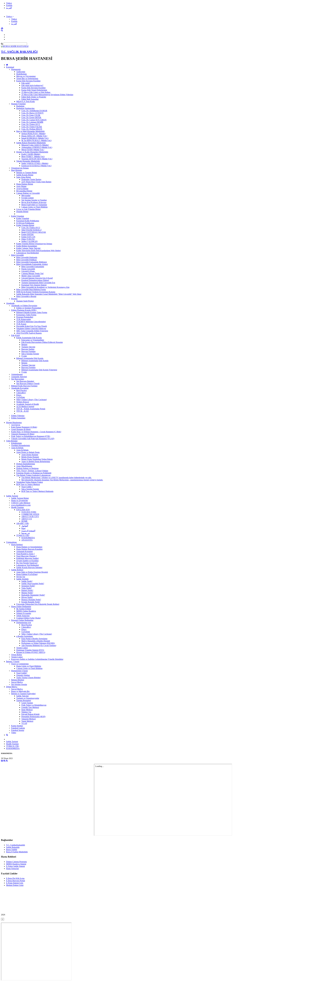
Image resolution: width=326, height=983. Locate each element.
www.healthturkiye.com (21, 505)
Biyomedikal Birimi (24, 191)
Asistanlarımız (17, 374)
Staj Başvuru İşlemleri (25, 381)
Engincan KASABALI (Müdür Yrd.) (36, 166)
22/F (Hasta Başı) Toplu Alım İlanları (36, 182)
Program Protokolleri (24, 317)
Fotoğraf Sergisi (17, 730)
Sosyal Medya (17, 682)
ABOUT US (26, 519)
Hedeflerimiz (21, 74)
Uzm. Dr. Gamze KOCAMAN (33, 120)
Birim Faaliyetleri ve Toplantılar (34, 205)
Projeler (14, 299)
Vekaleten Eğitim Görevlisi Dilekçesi (31, 328)
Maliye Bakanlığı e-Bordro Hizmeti (35, 641)
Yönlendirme (11, 542)
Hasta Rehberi (17, 544)
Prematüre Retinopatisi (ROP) (33, 716)
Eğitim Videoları (17, 416)
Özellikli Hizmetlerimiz (20, 445)
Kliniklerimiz (16, 443)
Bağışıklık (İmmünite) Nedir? (33, 595)
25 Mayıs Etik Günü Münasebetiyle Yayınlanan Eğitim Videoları (47, 95)
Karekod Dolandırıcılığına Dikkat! (35, 280)
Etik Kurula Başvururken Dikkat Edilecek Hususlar (42, 342)
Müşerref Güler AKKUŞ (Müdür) (35, 145)
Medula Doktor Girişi (14, 885)
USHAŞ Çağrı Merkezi (20, 503)
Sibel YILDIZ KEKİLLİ (31, 230)
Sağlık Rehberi (17, 570)
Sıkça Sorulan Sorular (30, 354)
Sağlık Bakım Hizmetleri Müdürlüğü (31, 143)
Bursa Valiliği (11, 849)
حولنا (23, 528)
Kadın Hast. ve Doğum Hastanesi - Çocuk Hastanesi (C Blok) (36, 432)
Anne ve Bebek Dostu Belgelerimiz (35, 461)
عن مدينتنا (25, 533)
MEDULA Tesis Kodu (25, 101)
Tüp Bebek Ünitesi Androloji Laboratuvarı (33, 475)
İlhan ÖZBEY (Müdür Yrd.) (33, 156)
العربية (9, 8)
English (9, 5)
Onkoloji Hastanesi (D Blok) (22, 434)
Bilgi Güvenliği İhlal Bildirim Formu (31, 289)
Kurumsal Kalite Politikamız (27, 221)
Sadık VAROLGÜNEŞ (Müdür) (34, 163)
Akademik (10, 303)
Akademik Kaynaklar (20, 388)
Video (13, 733)
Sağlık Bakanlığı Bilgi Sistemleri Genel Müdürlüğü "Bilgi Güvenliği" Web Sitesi (48, 294)
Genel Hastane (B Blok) (21, 429)
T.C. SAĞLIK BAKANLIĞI (19, 51)
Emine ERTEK (27, 234)
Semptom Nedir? (28, 586)
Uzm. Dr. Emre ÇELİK (30, 115)
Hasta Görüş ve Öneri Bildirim (28, 666)
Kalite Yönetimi (17, 216)
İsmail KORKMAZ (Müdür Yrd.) (35, 138)
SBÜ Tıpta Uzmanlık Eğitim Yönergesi (32, 331)
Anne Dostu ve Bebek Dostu (28, 452)
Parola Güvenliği (28, 269)
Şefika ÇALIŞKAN (29, 241)
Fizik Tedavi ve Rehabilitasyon (33, 705)
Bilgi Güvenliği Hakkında (26, 257)
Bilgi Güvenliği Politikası (26, 260)
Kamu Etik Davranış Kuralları (28, 81)
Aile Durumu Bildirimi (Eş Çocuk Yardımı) (38, 645)
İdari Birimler (16, 170)
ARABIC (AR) (22, 523)
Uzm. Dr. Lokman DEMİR (32, 122)
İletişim (24, 344)
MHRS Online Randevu (26, 611)
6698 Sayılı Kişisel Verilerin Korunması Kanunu (35, 292)
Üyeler (24, 356)
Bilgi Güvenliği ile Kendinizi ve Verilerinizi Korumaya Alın (45, 287)
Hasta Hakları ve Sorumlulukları (29, 547)
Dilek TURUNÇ (28, 239)
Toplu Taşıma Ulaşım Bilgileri (28, 677)
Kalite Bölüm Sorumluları (26, 246)
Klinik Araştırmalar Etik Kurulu (29, 338)
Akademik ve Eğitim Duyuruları (24, 305)
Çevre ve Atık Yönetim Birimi (28, 209)
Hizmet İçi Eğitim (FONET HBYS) (30, 652)
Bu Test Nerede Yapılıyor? (27, 563)
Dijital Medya (11, 687)
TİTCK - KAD (22, 411)
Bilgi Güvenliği (17, 255)
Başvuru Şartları (27, 349)
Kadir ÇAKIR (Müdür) (30, 154)
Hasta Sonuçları (12, 868)
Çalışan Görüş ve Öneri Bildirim (34, 207)
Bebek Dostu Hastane (30, 457)
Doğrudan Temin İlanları (31, 179)
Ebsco (18, 395)
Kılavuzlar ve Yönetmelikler (32, 340)
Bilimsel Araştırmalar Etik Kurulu (29, 358)
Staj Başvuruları (17, 379)
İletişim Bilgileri (17, 680)
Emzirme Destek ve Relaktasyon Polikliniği (33, 473)
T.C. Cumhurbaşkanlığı (15, 845)
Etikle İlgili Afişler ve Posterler (33, 97)
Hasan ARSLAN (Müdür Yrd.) (34, 136)
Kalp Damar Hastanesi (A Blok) (24, 427)
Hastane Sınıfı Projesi (25, 301)
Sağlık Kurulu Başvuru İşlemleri (29, 567)
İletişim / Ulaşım (12, 661)
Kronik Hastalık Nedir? (30, 602)
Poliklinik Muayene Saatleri (27, 558)
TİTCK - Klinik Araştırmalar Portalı (30, 409)
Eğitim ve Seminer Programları (28, 308)
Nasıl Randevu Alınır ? (25, 554)
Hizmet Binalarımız (14, 422)
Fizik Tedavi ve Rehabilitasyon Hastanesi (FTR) (30, 436)
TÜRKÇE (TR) (22, 535)
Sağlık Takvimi (22, 696)
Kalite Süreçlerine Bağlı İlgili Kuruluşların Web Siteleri (38, 250)
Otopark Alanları (23, 675)
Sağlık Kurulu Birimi (24, 175)
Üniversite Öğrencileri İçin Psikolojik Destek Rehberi (37, 604)
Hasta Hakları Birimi (24, 184)
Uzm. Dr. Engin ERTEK (31, 117)
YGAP (24, 723)
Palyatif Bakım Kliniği (30, 714)
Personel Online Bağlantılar (22, 620)
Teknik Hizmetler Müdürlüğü (28, 161)
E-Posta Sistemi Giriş (14, 883)
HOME (24, 521)
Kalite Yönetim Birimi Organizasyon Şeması (34, 244)
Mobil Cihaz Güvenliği (30, 276)
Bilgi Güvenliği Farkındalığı (32, 266)
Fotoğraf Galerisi (18, 728)
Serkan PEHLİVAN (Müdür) (33, 133)
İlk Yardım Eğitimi (23, 609)
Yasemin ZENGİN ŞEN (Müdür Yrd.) (36, 159)
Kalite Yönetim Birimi (25, 225)
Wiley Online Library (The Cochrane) (31, 399)
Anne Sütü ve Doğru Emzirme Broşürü (32, 572)
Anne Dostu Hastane (29, 455)
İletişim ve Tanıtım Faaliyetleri (23, 694)
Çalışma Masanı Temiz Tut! (32, 273)
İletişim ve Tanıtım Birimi (26, 172)
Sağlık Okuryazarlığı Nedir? (32, 583)
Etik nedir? (25, 83)
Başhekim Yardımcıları (25, 108)
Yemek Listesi (22, 648)
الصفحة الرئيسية (28, 531)
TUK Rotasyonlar (23, 319)
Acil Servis (15, 425)
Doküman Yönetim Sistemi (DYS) (30, 650)
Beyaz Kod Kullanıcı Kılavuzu (33, 202)
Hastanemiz (16, 69)
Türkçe (9, 3)
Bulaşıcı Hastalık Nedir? (31, 600)
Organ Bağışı (16, 655)
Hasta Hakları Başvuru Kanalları (29, 549)
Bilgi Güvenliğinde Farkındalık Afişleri (32, 264)
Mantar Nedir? (27, 593)
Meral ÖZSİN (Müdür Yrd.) (32, 150)
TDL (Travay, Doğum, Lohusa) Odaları (32, 471)
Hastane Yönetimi (18, 104)
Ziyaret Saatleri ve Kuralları (27, 561)
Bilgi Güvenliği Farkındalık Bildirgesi (31, 262)
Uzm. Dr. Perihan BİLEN (31, 129)
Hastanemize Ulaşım (19, 671)
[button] (10, 16)
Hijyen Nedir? (27, 597)
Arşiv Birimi (21, 186)
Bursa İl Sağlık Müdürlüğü (17, 852)
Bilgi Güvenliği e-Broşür (26, 296)
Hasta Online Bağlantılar (21, 606)
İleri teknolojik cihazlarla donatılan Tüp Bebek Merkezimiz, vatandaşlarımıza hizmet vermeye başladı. (62, 480)
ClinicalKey (21, 393)
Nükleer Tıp (26, 712)
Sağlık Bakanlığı (12, 847)
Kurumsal (10, 67)
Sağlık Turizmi (12, 496)
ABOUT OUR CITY (30, 516)
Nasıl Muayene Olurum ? (26, 556)
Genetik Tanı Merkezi (30, 707)
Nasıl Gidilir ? (27, 487)
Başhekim (20, 106)
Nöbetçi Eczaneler (23, 613)
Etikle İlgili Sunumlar (30, 99)
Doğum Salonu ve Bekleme (27, 468)
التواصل (24, 526)
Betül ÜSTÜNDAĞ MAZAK (33, 232)
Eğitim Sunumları (18, 418)
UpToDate (20, 397)
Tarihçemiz (20, 72)
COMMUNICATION (30, 514)
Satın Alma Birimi (23, 177)
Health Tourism (17, 507)
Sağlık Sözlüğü (22, 579)
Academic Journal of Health (27, 404)
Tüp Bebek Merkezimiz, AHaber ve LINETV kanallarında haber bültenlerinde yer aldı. (56, 477)
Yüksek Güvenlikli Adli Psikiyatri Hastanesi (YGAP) (32, 438)
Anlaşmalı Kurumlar (24, 551)
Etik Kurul (15, 335)
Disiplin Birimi (22, 211)
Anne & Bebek (17, 448)
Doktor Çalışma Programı (16, 862)
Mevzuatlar (25, 195)
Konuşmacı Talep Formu (26, 315)
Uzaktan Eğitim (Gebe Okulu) (28, 618)
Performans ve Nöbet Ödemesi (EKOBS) (38, 643)
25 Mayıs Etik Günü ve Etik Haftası (35, 92)
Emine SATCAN (28, 237)
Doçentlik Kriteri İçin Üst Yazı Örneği (31, 326)
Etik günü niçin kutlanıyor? (32, 85)
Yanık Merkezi (27, 721)
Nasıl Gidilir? (21, 673)
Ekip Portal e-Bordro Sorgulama (34, 638)
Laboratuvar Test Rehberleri (27, 253)
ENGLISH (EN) (23, 510)
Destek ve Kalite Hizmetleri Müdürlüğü (32, 152)
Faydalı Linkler (27, 198)
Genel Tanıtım (27, 703)
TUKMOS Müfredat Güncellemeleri (31, 322)
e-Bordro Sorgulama (24, 636)
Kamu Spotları (17, 726)
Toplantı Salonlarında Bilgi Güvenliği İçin (38, 283)
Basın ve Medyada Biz (20, 691)
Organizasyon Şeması (20, 168)
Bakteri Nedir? (27, 590)
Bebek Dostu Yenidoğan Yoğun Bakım (37, 459)
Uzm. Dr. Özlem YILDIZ (31, 127)
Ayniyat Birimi (22, 189)
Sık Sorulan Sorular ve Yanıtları (34, 200)
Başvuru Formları (28, 351)
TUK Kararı (21, 324)
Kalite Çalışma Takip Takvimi (28, 248)
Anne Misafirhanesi (24, 466)
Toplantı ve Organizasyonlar (27, 698)
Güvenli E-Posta (28, 271)
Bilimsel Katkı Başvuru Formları (24, 386)
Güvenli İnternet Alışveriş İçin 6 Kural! (37, 278)
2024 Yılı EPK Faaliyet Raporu (29, 333)
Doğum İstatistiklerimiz (25, 464)
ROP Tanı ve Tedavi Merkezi (28, 484)
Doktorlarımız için (23, 622)
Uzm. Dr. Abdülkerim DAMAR (34, 111)
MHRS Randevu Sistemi (16, 864)
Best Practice (21, 390)
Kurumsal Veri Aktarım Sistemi (33, 285)
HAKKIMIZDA (28, 538)
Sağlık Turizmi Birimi (20, 498)
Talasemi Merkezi (28, 719)
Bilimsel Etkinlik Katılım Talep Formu (31, 312)
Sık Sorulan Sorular (19, 684)
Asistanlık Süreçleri (19, 377)
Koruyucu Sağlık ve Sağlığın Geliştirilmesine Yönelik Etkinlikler (37, 659)
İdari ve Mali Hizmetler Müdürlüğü (30, 131)
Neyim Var (20, 577)
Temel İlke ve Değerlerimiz (27, 78)
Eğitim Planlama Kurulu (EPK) (23, 310)
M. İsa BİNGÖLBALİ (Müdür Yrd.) (36, 140)
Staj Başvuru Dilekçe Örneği (27, 383)
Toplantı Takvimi (28, 347)
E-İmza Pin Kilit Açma (15, 878)
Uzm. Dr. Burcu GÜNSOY (32, 113)
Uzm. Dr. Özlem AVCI (30, 124)
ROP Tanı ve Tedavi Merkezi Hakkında (37, 491)
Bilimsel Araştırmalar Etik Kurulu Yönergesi (39, 370)
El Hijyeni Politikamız (25, 223)
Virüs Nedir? (26, 588)
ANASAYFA (27, 540)
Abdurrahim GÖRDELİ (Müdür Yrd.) (36, 147)
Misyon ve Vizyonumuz (26, 76)
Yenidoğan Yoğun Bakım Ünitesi (29, 482)
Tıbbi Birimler (12, 441)
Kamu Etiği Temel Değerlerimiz (34, 90)
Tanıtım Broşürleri (23, 700)
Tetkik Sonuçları (23, 616)
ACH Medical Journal (25, 406)
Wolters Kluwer (22, 402)
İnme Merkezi (27, 710)
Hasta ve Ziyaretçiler (19, 500)
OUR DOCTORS (28, 512)
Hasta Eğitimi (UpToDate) (27, 574)
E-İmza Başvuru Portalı (15, 881)
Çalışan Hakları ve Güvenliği (28, 193)
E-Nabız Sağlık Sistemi (15, 866)
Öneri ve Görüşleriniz (20, 664)
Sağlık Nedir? (26, 581)
